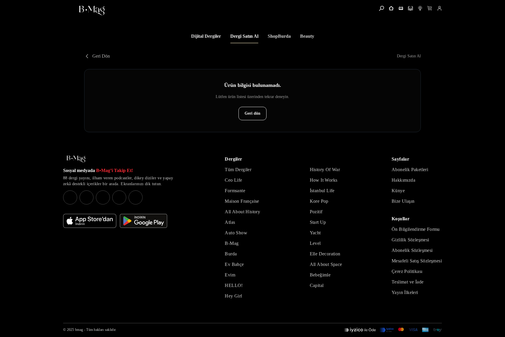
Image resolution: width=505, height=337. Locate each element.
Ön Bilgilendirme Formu (416, 229)
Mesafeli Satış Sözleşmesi (417, 260)
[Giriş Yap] (439, 8)
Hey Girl (233, 295)
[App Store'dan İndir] (89, 221)
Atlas (230, 222)
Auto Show (236, 232)
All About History (242, 211)
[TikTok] (136, 197)
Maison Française (242, 201)
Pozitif (316, 211)
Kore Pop (319, 201)
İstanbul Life (322, 190)
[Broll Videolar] (420, 8)
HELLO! (234, 285)
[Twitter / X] (103, 197)
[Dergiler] (400, 8)
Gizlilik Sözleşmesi (410, 239)
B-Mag (231, 243)
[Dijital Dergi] (410, 8)
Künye (398, 190)
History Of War (325, 169)
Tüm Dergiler (238, 169)
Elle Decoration (325, 253)
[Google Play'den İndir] (143, 221)
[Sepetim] (429, 8)
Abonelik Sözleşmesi (412, 250)
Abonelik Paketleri (410, 169)
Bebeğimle (320, 274)
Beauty (307, 36)
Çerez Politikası (407, 271)
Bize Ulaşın (403, 201)
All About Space (326, 264)
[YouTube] (86, 197)
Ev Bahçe (234, 264)
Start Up (318, 222)
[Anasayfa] (391, 8)
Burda (231, 253)
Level (315, 243)
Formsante (235, 190)
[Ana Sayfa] (76, 159)
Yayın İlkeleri (405, 292)
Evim (230, 274)
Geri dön (252, 113)
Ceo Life (233, 180)
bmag (79, 330)
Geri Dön (101, 56)
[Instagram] (70, 197)
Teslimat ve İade (407, 281)
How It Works (324, 180)
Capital (317, 285)
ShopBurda (279, 36)
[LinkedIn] (119, 197)
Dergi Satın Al (244, 36)
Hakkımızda (403, 180)
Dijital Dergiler (206, 36)
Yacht (315, 232)
